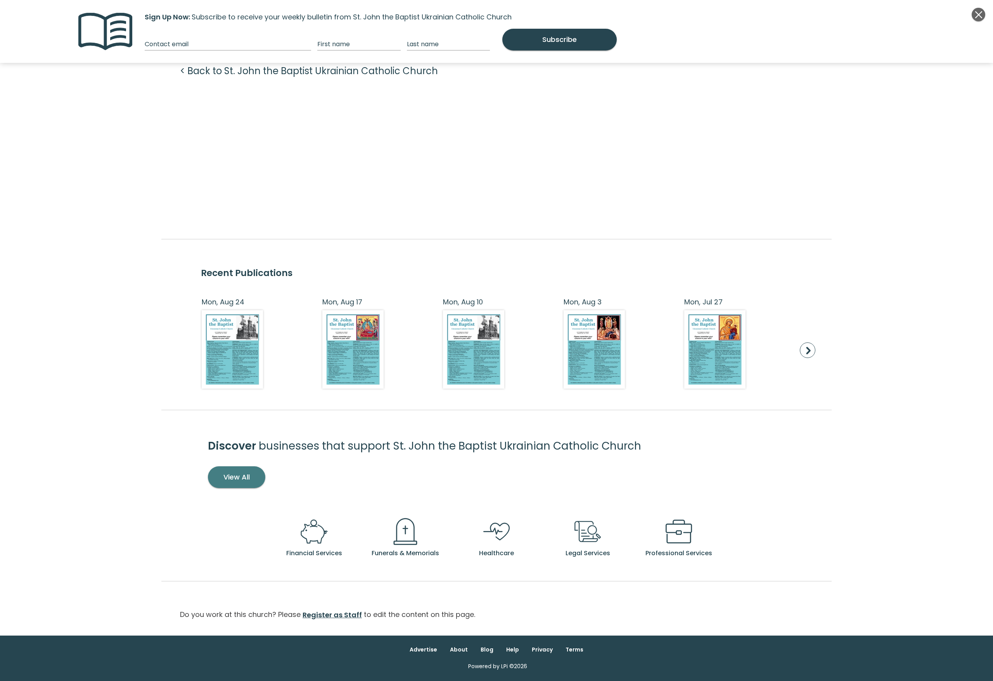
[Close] (978, 14)
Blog (487, 649)
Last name (423, 44)
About (459, 649)
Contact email (167, 44)
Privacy (542, 649)
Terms (574, 649)
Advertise (423, 649)
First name (333, 44)
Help (512, 649)
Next (807, 350)
